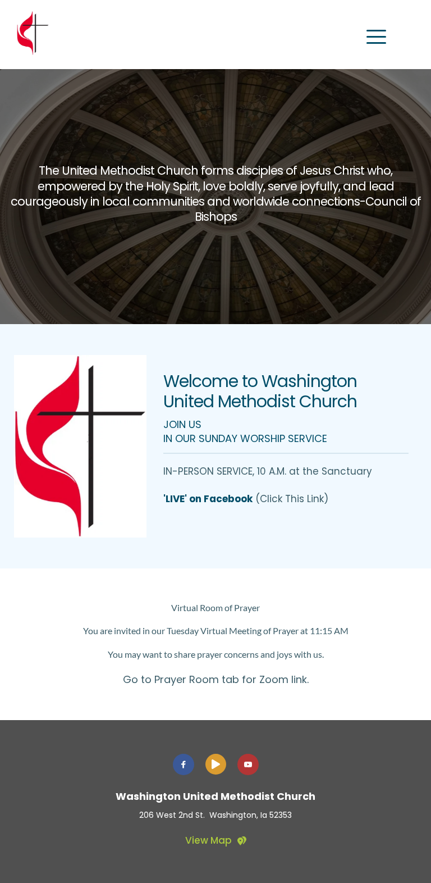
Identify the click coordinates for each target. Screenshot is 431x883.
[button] (376, 37)
